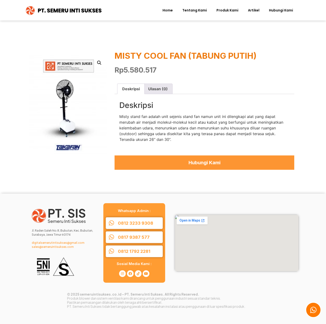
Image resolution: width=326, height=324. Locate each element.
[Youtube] (146, 273)
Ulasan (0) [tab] (158, 88)
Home (168, 10)
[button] (99, 62)
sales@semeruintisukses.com (53, 247)
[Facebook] (130, 273)
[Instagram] (122, 273)
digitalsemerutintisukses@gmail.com (58, 242)
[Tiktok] (138, 273)
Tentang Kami (194, 10)
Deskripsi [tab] (131, 88)
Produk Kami (227, 10)
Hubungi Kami (281, 10)
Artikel (253, 10)
